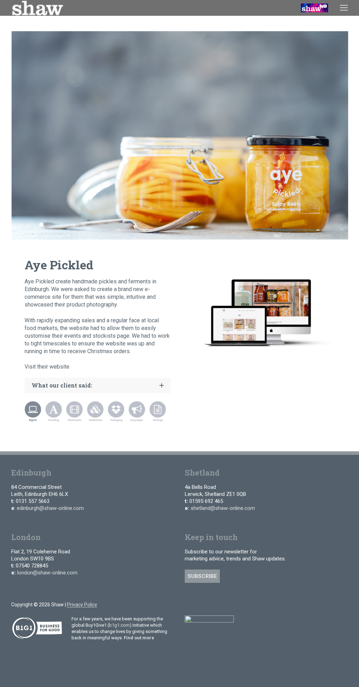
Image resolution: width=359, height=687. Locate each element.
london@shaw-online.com (47, 573)
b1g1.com (119, 625)
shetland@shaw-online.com (223, 508)
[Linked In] (211, 608)
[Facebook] (186, 608)
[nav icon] (344, 7)
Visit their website (47, 366)
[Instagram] (198, 608)
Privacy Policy (82, 604)
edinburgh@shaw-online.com (50, 508)
